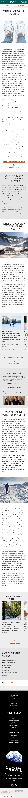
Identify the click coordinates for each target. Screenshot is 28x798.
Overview (7, 5)
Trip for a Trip (14, 703)
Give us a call (14, 168)
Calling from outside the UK (13, 387)
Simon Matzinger (18, 790)
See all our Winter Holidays (14, 162)
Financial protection (14, 725)
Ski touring (6, 667)
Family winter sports (9, 662)
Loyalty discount (14, 723)
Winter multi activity (9, 673)
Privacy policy (14, 744)
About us (14, 698)
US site (14, 727)
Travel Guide (20, 5)
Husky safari (6, 665)
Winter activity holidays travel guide (11, 623)
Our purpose (14, 701)
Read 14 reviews (13, 349)
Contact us (14, 716)
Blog (14, 737)
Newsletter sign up (14, 740)
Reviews (14, 718)
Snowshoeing (6, 670)
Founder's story (14, 705)
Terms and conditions (14, 742)
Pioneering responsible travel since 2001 (14, 779)
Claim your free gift (14, 720)
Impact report (14, 735)
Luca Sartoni (11, 792)
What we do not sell (14, 708)
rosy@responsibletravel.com (13, 393)
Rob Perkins (13, 683)
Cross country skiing (9, 660)
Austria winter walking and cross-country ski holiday (11, 333)
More (4, 675)
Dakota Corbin (4, 791)
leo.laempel (17, 791)
